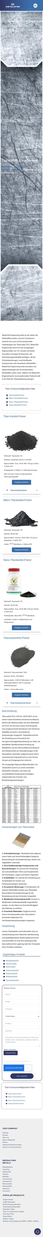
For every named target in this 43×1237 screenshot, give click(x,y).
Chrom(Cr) (6, 1191)
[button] (35, 6)
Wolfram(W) (7, 1172)
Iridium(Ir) (6, 1188)
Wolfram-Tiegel (8, 1218)
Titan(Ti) (17, 169)
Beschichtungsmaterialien (12, 1204)
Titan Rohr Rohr (8, 1214)
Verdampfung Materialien (11, 1206)
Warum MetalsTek (9, 1140)
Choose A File (10, 1053)
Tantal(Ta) (6, 1169)
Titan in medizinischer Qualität (13, 1211)
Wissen (5, 1142)
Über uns (6, 1137)
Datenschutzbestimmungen (12, 1144)
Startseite (6, 166)
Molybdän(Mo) (8, 1167)
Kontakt (5, 1135)
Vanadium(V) (7, 1181)
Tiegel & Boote (8, 1199)
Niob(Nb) (6, 1176)
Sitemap (5, 1132)
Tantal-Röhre (7, 1216)
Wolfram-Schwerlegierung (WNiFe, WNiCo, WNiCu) (21, 1221)
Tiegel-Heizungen (9, 1202)
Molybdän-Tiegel (8, 1209)
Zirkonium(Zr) (7, 1179)
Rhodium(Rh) (7, 1186)
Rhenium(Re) (7, 1184)
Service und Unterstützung (12, 1147)
